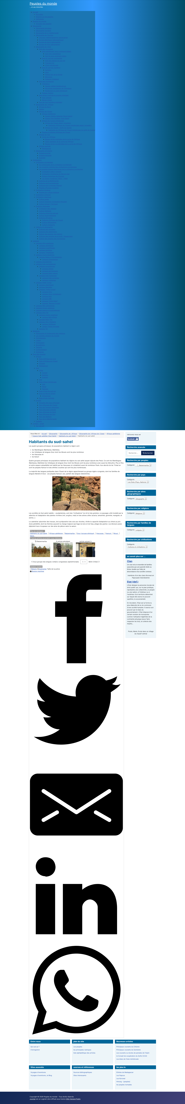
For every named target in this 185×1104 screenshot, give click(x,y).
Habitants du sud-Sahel (38, 533)
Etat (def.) (132, 581)
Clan (129, 561)
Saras (32, 536)
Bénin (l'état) (93, 562)
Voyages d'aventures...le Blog (41, 1075)
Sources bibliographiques (82, 1072)
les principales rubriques (82, 1050)
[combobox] (134, 453)
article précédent (63, 541)
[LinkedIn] (76, 897)
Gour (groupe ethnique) (85, 533)
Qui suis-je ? (35, 1047)
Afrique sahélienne (56, 533)
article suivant (85, 541)
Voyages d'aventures (38, 1072)
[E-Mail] (76, 804)
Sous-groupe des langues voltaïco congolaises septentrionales (56, 562)
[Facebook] (76, 618)
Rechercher (149, 453)
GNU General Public (73, 1099)
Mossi (116, 533)
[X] (76, 711)
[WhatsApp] (76, 990)
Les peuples (77, 1047)
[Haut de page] (181, 1100)
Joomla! (32, 1099)
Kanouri (109, 533)
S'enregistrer (35, 1050)
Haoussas (100, 533)
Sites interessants (79, 1075)
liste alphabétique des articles (84, 1053)
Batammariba (70, 533)
